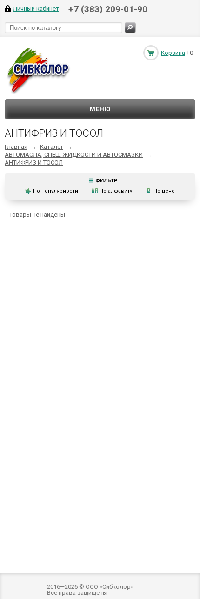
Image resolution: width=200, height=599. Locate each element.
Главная (16, 146)
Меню (100, 109)
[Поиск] (130, 27)
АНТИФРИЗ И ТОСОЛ (34, 162)
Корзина (173, 52)
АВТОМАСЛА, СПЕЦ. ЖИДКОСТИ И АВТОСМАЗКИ (74, 154)
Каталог (51, 146)
